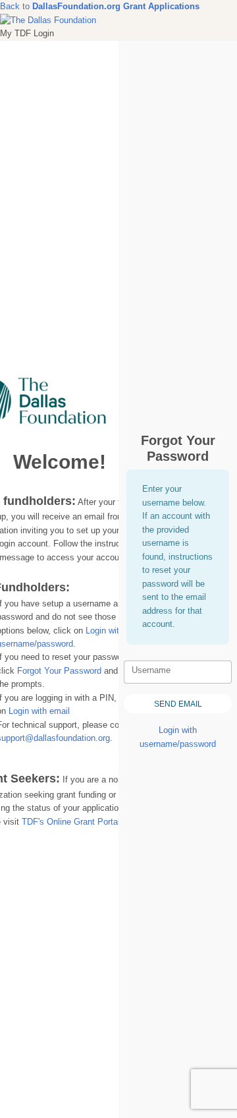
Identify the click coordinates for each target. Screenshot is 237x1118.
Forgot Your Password (59, 671)
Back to (60, 6)
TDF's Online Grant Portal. (72, 822)
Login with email (39, 711)
